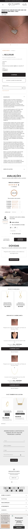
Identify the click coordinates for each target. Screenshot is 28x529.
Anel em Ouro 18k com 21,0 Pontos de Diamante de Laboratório (7, 412)
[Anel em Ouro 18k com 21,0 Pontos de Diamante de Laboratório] (7, 404)
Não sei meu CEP (5, 90)
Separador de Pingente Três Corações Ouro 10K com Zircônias (20, 412)
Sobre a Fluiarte (5, 495)
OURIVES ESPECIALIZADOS (17, 0)
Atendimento (5, 506)
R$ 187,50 (9, 59)
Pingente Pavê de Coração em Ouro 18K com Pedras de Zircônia (7, 303)
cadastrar (14, 460)
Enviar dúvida (14, 259)
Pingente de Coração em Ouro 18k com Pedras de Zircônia (20, 303)
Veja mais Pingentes (14, 351)
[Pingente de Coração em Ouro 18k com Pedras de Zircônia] (20, 296)
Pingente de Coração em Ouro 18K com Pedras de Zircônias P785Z (14, 328)
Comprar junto (15, 348)
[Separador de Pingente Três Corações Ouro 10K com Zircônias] (20, 404)
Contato (3, 510)
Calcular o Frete (5, 85)
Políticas (4, 499)
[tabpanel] (14, 30)
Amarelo (5, 70)
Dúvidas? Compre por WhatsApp (14, 80)
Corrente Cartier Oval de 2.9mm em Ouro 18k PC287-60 (14, 377)
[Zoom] (14, 30)
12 (5, 59)
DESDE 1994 (7, 0)
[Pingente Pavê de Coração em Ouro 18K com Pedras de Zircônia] (7, 296)
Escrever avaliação (20, 239)
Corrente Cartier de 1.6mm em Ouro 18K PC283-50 (15, 341)
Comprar (14, 75)
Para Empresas (5, 502)
